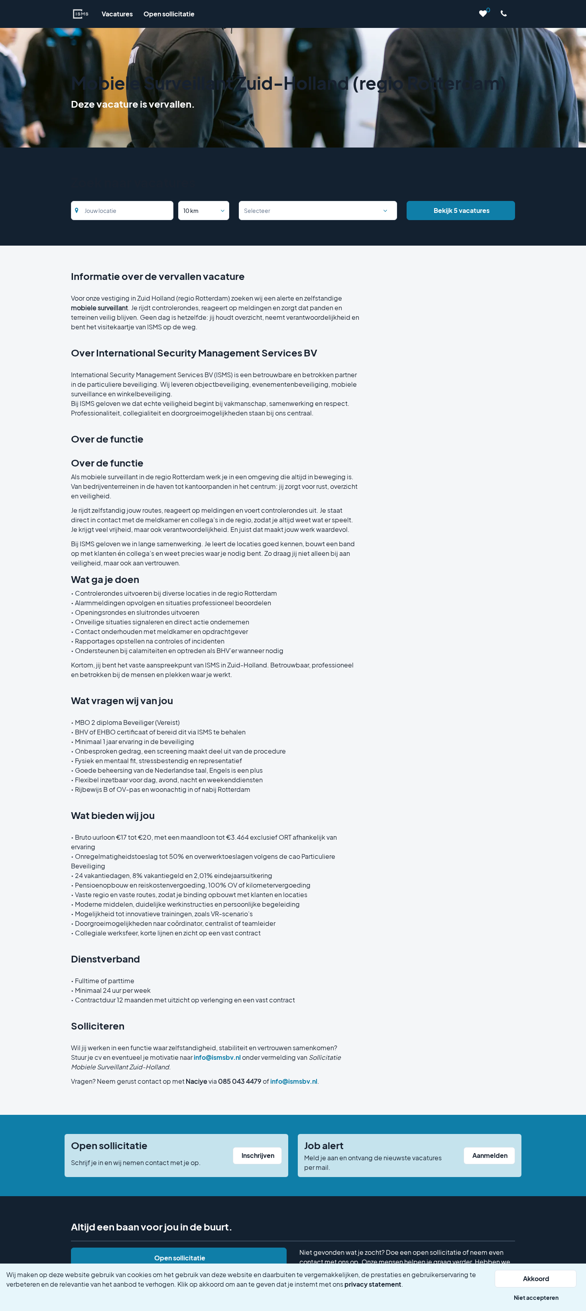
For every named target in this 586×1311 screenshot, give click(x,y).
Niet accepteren (536, 1297)
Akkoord (536, 1278)
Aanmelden (489, 1155)
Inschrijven (258, 1155)
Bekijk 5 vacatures (462, 210)
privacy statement (372, 1284)
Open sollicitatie (179, 1258)
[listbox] (203, 210)
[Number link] (505, 14)
